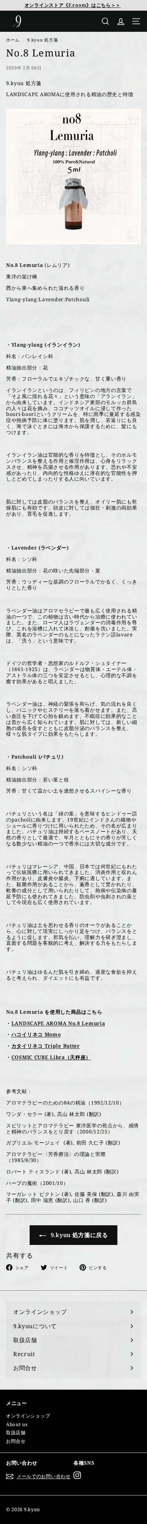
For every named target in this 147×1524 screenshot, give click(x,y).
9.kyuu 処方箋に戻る (78, 1235)
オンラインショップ (28, 1416)
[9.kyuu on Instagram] (77, 1475)
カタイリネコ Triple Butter (45, 1045)
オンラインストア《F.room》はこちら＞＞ (73, 5)
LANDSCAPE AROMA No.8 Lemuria (58, 1023)
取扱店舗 (16, 1432)
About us (17, 1424)
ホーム (13, 40)
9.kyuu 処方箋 (42, 40)
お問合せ (16, 1441)
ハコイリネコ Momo (36, 1034)
